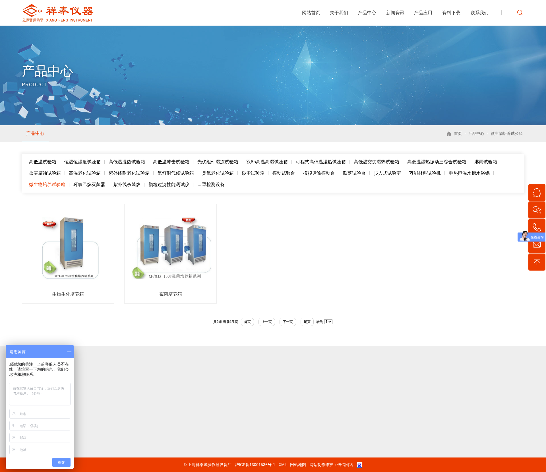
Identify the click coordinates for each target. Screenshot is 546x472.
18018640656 (335, 443)
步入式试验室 (387, 173)
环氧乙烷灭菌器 (89, 184)
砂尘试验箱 (253, 173)
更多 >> (154, 465)
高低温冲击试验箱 (171, 161)
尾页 (307, 322)
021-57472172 (298, 421)
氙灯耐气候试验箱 (176, 173)
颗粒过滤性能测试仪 (168, 184)
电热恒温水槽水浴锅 (469, 173)
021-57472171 (298, 435)
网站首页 (311, 12)
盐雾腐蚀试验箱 (45, 173)
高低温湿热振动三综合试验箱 (436, 161)
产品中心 (367, 12)
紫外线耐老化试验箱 (129, 173)
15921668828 (297, 428)
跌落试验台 (354, 173)
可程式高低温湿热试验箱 (321, 161)
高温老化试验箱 (85, 173)
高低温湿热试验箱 (127, 161)
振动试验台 (283, 173)
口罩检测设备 (211, 184)
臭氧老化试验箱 (218, 173)
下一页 (288, 322)
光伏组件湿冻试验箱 (217, 161)
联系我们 (479, 12)
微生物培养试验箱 (507, 133)
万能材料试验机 (425, 173)
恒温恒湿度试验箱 (82, 161)
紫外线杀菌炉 (126, 184)
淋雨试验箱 (485, 161)
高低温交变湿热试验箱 (376, 161)
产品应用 (423, 12)
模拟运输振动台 (319, 173)
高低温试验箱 (42, 161)
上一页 (267, 322)
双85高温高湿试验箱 (267, 161)
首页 (458, 133)
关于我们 (339, 12)
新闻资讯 (395, 12)
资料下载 (451, 12)
